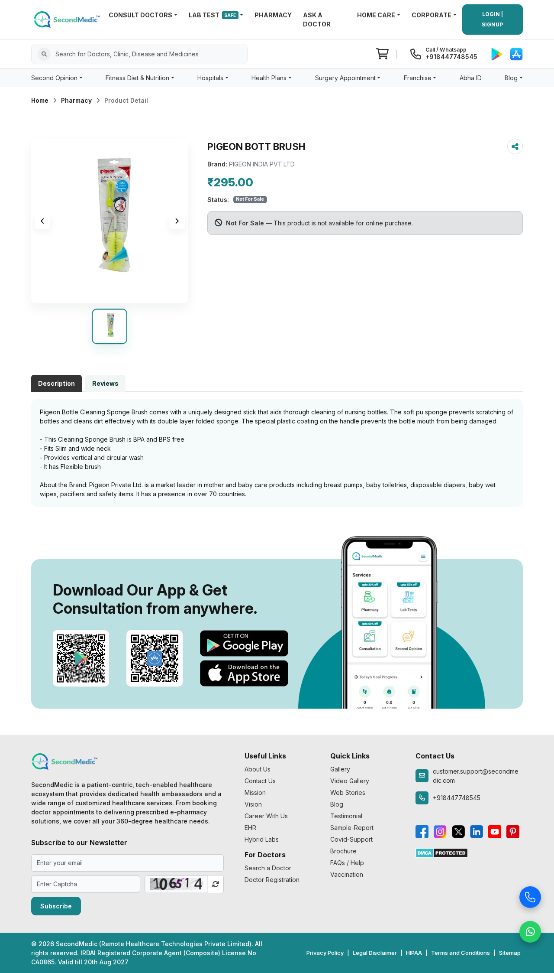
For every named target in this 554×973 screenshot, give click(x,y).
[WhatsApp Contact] (530, 930)
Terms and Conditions (460, 952)
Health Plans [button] (269, 77)
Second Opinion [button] (54, 77)
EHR (250, 827)
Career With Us (266, 816)
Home (39, 100)
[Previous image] (42, 221)
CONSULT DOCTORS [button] (140, 15)
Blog (336, 804)
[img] (109, 221)
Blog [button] (511, 77)
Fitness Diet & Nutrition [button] (137, 77)
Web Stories (347, 792)
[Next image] (177, 221)
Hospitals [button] (210, 77)
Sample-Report (352, 827)
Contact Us (260, 780)
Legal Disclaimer (375, 952)
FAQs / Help (347, 862)
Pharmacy (76, 100)
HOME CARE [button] (376, 15)
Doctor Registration (272, 879)
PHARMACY (273, 15)
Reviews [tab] (105, 383)
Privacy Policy (325, 952)
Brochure (343, 851)
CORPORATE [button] (431, 15)
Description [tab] (56, 383)
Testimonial (346, 816)
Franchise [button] (418, 77)
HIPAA (414, 952)
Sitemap (510, 952)
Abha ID (471, 77)
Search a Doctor (268, 868)
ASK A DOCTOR (317, 19)
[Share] (515, 146)
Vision (253, 804)
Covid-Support (351, 839)
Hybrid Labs (262, 839)
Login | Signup (492, 19)
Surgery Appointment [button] (345, 77)
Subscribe (56, 906)
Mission (255, 792)
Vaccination (346, 874)
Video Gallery (349, 780)
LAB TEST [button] (212, 15)
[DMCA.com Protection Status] (442, 852)
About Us (258, 769)
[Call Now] (530, 896)
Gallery (340, 769)
